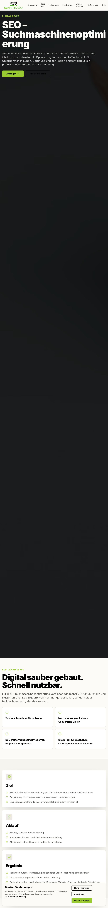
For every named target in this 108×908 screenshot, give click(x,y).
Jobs (104, 5)
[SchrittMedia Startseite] (13, 5)
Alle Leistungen (38, 73)
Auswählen (79, 894)
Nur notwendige (81, 888)
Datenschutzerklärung (15, 896)
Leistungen (54, 5)
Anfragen (11, 73)
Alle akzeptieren (81, 900)
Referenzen (93, 5)
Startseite (32, 5)
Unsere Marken (79, 5)
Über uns (43, 5)
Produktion (67, 5)
